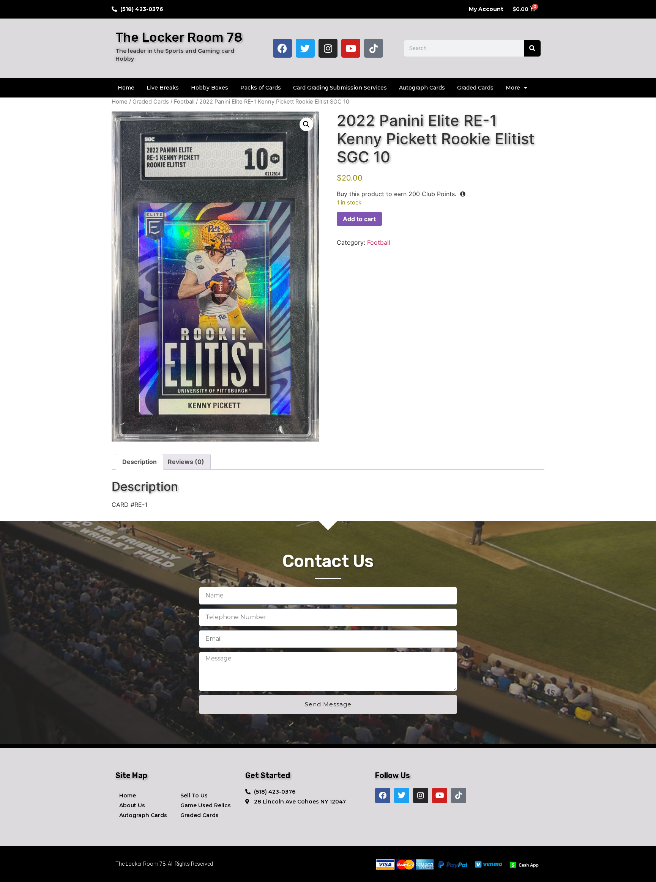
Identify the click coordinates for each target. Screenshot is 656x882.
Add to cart (359, 219)
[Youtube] (350, 48)
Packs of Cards (260, 87)
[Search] (532, 48)
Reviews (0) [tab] (186, 461)
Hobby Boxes (209, 87)
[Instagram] (328, 48)
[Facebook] (282, 48)
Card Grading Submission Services (340, 87)
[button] (306, 124)
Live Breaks (163, 87)
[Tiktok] (373, 48)
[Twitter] (305, 48)
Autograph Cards (422, 87)
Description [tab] (139, 461)
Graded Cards (475, 87)
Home (126, 87)
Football (184, 101)
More (513, 87)
